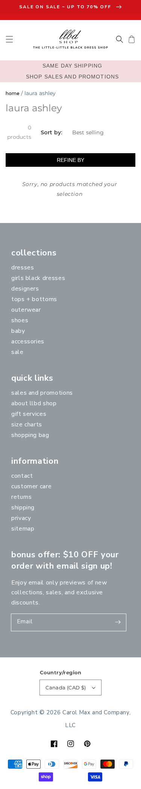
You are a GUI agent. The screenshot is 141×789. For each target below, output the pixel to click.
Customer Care (31, 486)
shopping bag (30, 435)
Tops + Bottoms (34, 299)
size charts (26, 424)
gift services (28, 414)
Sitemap (22, 528)
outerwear (26, 310)
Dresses (22, 267)
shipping (23, 507)
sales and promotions (42, 393)
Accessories (27, 341)
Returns (21, 497)
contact (22, 476)
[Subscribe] (117, 622)
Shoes (19, 320)
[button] (9, 39)
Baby (18, 331)
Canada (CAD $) (65, 687)
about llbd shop (34, 403)
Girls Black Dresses (38, 278)
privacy (21, 518)
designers (25, 289)
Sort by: (51, 132)
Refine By (70, 160)
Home (13, 93)
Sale (17, 352)
